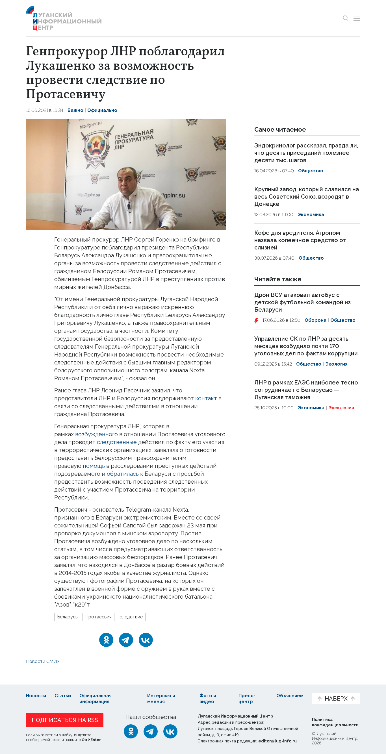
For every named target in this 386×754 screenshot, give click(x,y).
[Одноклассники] (106, 640)
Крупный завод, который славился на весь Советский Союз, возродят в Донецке (306, 196)
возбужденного (96, 434)
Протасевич (98, 617)
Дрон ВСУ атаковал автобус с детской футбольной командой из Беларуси (302, 302)
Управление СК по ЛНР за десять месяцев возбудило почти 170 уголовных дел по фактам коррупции (306, 346)
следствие (131, 617)
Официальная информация (95, 698)
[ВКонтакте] (146, 640)
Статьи (63, 695)
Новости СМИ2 (42, 661)
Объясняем (289, 695)
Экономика (311, 214)
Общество (310, 170)
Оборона (315, 320)
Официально (102, 110)
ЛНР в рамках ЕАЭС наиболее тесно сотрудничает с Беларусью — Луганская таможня (306, 390)
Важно (75, 110)
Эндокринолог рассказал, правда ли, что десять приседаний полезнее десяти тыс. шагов (306, 153)
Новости (36, 695)
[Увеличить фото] (126, 174)
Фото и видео (207, 698)
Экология (336, 364)
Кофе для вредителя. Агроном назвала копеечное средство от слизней (300, 240)
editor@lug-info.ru (277, 741)
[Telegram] (126, 640)
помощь (94, 465)
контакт (206, 398)
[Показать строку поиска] (345, 18)
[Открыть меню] (357, 18)
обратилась (123, 473)
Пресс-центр (246, 698)
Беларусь (67, 617)
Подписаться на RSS (65, 720)
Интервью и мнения (161, 698)
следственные (117, 442)
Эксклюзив (341, 407)
